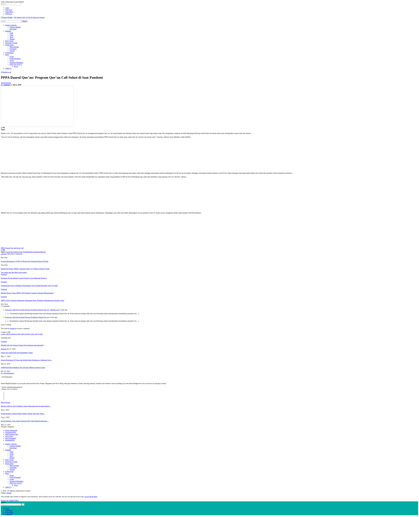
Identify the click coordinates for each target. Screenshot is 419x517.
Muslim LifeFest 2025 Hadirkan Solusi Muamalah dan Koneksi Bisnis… (26, 406)
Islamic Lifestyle (11, 25)
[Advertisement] (209, 155)
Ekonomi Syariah (11, 43)
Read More (93, 497)
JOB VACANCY (16, 64)
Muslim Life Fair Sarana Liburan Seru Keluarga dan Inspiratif (22, 345)
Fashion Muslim (15, 27)
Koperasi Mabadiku (16, 62)
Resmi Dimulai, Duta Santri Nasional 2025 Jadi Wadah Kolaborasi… (25, 421)
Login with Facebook (8, 334)
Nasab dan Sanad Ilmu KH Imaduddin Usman (17, 353)
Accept (86, 497)
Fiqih (11, 33)
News (16, 66)
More (7, 55)
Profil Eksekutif (15, 59)
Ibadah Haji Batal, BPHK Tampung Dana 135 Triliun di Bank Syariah (25, 269)
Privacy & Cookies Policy (10, 500)
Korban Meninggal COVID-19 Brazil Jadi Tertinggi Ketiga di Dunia (24, 261)
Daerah (12, 51)
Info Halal (13, 29)
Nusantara (13, 49)
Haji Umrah (9, 41)
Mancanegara (14, 47)
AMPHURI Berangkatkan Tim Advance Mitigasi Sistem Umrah (23, 367)
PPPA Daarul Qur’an (8, 248)
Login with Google (23, 334)
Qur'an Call (19, 248)
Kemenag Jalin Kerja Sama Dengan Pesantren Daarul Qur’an (27, 317)
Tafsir (12, 35)
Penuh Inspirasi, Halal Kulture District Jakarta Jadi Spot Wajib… (23, 414)
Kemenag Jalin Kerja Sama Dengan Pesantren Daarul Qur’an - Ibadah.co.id (32, 310)
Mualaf (12, 39)
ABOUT (8, 68)
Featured (8, 83)
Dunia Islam (9, 45)
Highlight (9, 440)
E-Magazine (9, 53)
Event (12, 57)
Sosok (12, 60)
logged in (13, 328)
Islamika (8, 31)
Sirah (11, 37)
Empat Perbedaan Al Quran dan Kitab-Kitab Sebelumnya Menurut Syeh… (26, 360)
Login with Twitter (36, 334)
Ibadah (9, 493)
